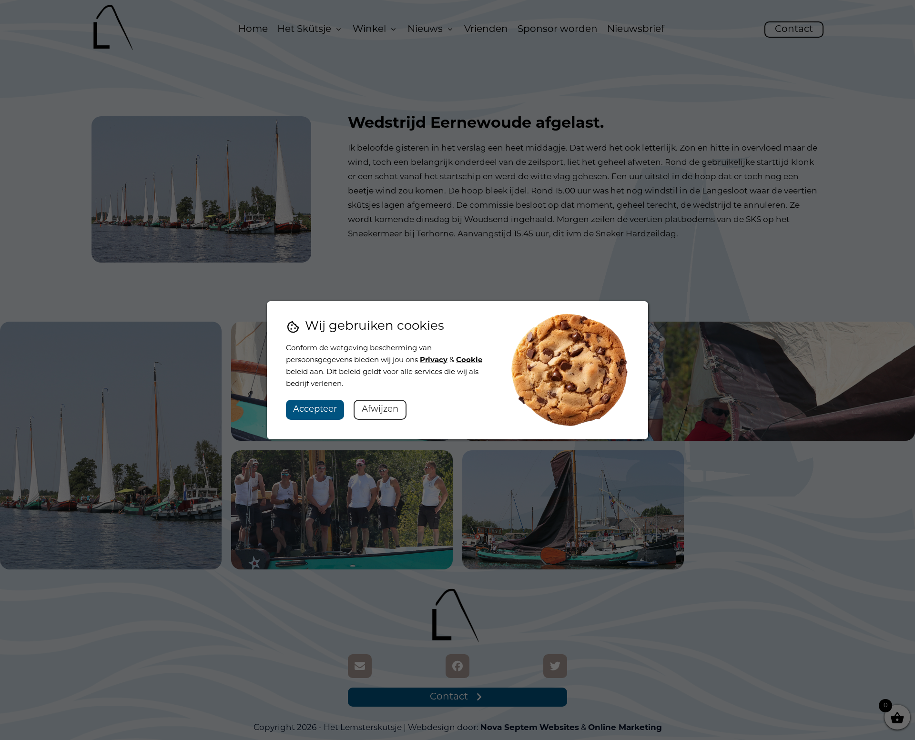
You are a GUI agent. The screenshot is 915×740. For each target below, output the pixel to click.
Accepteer (315, 409)
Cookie (469, 360)
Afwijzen (380, 409)
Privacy (433, 360)
